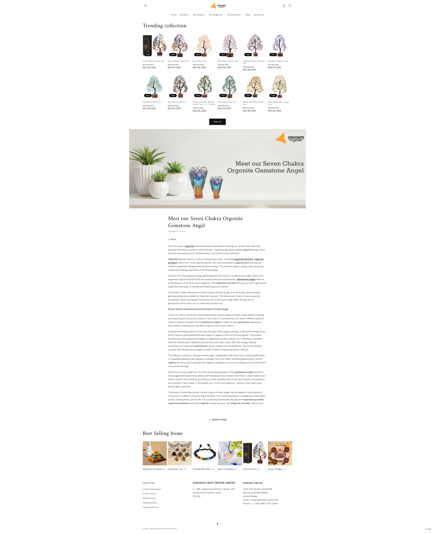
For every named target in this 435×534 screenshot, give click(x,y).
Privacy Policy (149, 494)
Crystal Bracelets (201, 469)
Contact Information (152, 489)
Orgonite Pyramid (152, 469)
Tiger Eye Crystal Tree (177, 102)
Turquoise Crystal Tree (152, 102)
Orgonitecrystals (155, 528)
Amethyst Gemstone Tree (278, 61)
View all (218, 122)
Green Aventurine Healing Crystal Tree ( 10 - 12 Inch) (204, 103)
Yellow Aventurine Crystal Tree (253, 103)
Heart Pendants (226, 469)
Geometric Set (175, 469)
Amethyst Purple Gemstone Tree (254, 62)
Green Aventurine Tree (227, 102)
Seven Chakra (275, 469)
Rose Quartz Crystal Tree (228, 61)
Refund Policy (149, 498)
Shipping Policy (150, 503)
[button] (146, 6)
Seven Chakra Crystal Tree (153, 61)
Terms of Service (150, 507)
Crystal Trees (250, 469)
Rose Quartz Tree (200, 61)
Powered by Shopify (169, 528)
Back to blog (219, 419)
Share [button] (173, 239)
